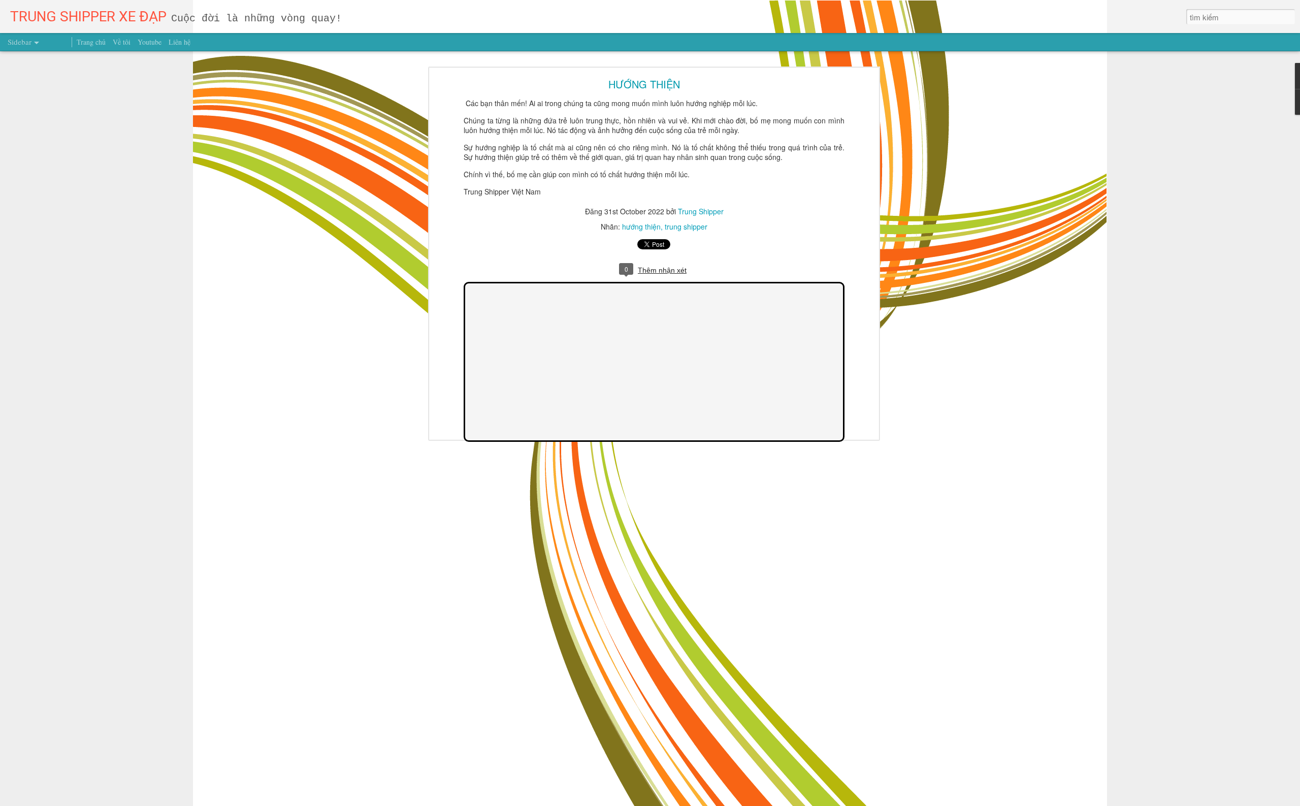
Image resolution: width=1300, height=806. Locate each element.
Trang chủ (91, 42)
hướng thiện (641, 226)
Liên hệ (179, 42)
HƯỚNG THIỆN (644, 84)
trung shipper (686, 226)
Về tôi (122, 42)
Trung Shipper (701, 211)
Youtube (149, 42)
